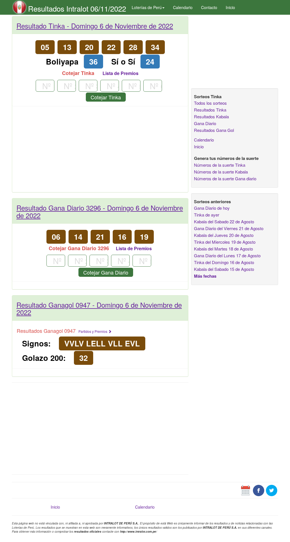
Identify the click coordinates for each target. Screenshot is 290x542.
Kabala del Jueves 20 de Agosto (223, 235)
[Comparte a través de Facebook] (259, 490)
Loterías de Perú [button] (147, 7)
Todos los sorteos (210, 103)
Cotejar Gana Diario (105, 272)
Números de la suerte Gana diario (225, 178)
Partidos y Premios (93, 331)
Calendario (183, 7)
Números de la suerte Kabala (221, 172)
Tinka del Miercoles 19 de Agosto (224, 242)
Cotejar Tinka (106, 97)
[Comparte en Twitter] (272, 490)
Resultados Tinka (210, 110)
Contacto (209, 7)
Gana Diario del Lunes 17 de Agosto (227, 255)
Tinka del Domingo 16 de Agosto (224, 262)
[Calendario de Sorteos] (245, 490)
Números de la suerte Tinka (219, 165)
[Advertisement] (100, 151)
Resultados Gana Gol (214, 130)
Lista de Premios (120, 73)
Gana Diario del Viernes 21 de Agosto (228, 228)
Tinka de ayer (206, 215)
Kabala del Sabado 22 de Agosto (224, 221)
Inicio (230, 7)
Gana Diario (205, 123)
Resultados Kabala (211, 116)
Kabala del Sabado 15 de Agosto (224, 269)
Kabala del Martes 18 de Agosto (223, 249)
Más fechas (205, 276)
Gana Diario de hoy (212, 208)
